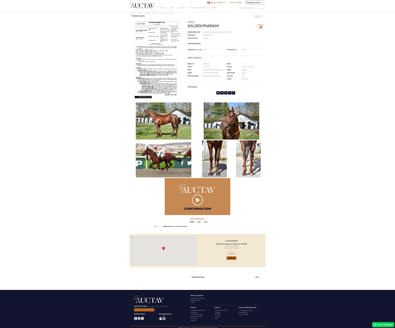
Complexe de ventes (246, 310)
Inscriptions (194, 312)
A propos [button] (181, 8)
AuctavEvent (243, 312)
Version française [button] (217, 2)
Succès (172, 8)
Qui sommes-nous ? (221, 310)
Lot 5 (256, 277)
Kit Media (218, 314)
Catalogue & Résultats (198, 310)
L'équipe (218, 312)
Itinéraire (231, 258)
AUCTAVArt (243, 314)
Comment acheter (197, 314)
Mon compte (237, 3)
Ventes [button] (162, 8)
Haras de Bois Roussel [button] (197, 8)
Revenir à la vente (138, 16)
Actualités (194, 318)
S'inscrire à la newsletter (144, 310)
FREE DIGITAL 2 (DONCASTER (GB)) (171, 226)
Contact (214, 8)
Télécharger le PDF (144, 97)
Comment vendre (197, 316)
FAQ (216, 318)
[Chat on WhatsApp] (383, 324)
